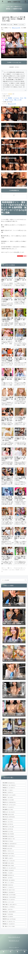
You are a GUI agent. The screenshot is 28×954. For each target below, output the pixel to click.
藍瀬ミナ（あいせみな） (20, 24)
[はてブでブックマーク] (23, 590)
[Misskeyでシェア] (23, 586)
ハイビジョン (16, 97)
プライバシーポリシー (14, 947)
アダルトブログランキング (14, 937)
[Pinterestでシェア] (11, 594)
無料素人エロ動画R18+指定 (14, 1)
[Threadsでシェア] (11, 590)
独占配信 (10, 97)
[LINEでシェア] (5, 594)
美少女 (6, 99)
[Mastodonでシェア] (11, 586)
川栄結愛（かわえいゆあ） (8, 24)
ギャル (21, 97)
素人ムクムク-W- (16, 27)
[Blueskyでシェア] (17, 586)
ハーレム (11, 99)
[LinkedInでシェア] (17, 594)
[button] (25, 580)
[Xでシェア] (5, 586)
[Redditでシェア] (17, 590)
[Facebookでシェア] (5, 590)
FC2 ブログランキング (14, 940)
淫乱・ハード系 (17, 99)
